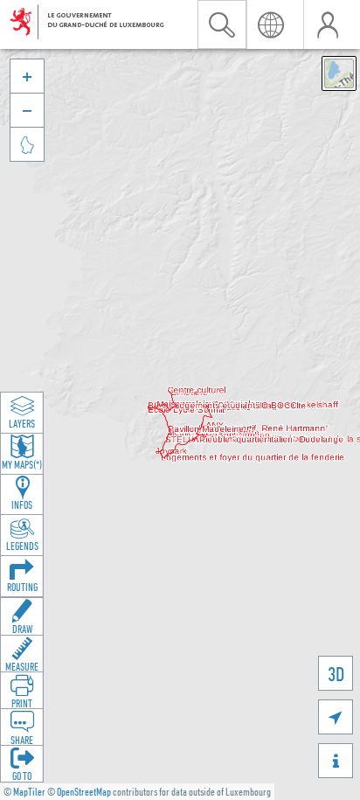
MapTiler (29, 791)
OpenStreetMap (84, 791)
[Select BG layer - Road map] (339, 73)
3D (336, 673)
